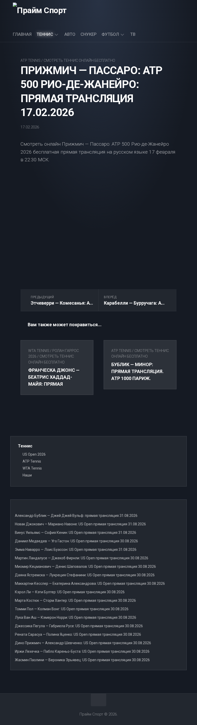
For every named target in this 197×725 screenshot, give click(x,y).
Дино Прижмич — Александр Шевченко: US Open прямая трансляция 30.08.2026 (83, 643)
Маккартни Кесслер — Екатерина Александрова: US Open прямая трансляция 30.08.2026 (90, 583)
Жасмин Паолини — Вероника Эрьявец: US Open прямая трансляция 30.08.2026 (82, 660)
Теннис (45, 34)
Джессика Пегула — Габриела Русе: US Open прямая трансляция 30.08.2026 (79, 626)
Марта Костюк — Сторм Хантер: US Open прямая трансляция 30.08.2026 (75, 600)
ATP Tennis (31, 60)
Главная (22, 34)
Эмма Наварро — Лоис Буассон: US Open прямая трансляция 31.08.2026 (75, 549)
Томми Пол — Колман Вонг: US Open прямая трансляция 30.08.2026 (72, 609)
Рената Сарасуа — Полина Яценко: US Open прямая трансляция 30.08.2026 (78, 634)
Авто (69, 34)
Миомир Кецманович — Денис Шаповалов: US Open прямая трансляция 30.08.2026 (85, 566)
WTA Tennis (38, 351)
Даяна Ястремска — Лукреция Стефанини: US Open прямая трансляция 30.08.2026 (85, 575)
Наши (27, 475)
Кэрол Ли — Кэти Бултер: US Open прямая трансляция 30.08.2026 (70, 592)
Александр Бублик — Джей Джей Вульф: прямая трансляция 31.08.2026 (76, 516)
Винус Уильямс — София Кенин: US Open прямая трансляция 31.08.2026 (75, 533)
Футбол (110, 34)
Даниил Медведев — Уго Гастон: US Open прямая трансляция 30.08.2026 (76, 541)
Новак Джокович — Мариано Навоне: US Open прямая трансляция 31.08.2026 (80, 524)
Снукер (88, 34)
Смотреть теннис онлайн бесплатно (79, 60)
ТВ (132, 34)
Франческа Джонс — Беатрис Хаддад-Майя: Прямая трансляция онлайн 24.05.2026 (54, 384)
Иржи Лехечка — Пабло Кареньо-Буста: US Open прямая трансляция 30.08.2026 (82, 651)
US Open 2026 (34, 454)
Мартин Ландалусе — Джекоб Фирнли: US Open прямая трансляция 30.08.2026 (81, 558)
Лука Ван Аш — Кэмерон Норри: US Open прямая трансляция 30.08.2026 (75, 617)
